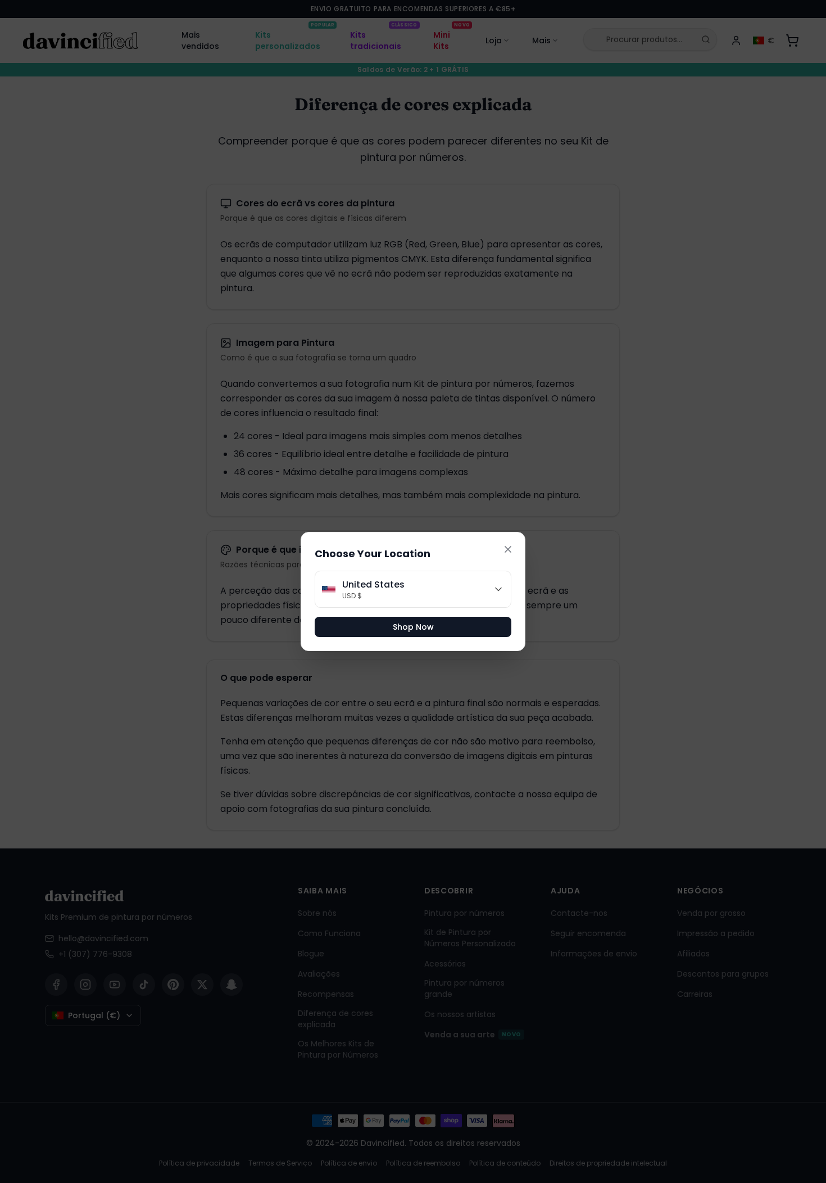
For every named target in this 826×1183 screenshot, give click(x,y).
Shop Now (413, 627)
